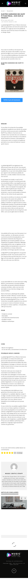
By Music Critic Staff (8, 20)
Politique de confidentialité (14, 561)
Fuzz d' (14, 25)
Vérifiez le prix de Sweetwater (11, 100)
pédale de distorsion (9, 378)
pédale (4, 25)
